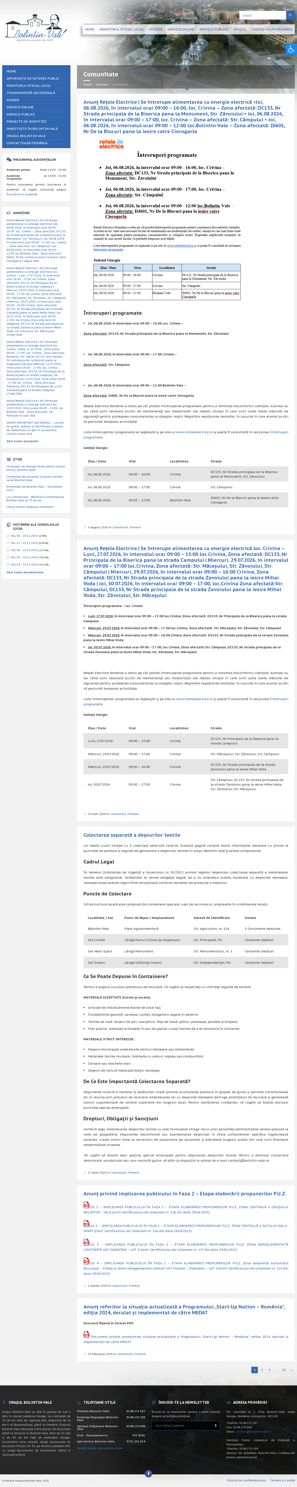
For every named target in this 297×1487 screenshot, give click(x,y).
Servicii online (180, 29)
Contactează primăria (272, 29)
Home (89, 29)
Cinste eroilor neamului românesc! (30, 507)
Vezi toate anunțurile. (23, 441)
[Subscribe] (215, 1425)
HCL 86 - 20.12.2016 (24, 550)
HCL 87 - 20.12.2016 (24, 543)
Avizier (155, 29)
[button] (291, 49)
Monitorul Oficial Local (122, 29)
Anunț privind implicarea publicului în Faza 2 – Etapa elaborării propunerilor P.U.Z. (184, 1193)
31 (284, 1370)
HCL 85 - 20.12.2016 (24, 557)
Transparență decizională (31, 93)
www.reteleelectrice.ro (194, 432)
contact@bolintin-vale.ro (253, 1431)
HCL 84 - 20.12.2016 (24, 564)
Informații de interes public (33, 78)
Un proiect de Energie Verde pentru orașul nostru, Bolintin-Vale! (36, 468)
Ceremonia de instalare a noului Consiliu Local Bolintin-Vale (35, 478)
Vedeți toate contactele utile (99, 1448)
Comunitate (120, 527)
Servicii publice (214, 29)
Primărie (135, 527)
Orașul (239, 29)
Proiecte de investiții (27, 121)
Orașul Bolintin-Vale (26, 136)
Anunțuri (102, 84)
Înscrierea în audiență (22, 194)
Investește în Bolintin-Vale (32, 129)
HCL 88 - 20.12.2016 (24, 536)
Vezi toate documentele (25, 572)
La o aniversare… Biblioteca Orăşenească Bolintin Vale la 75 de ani (35, 498)
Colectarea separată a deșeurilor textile (131, 835)
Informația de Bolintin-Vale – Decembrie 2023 (34, 488)
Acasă (87, 84)
